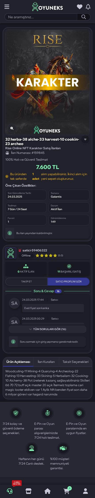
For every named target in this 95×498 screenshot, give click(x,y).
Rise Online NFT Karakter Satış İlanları (33, 148)
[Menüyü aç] (6, 7)
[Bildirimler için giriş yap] (88, 7)
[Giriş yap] (85, 491)
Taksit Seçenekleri (76, 362)
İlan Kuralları (46, 362)
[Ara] (83, 17)
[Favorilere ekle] (85, 139)
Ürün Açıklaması (18, 362)
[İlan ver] (28, 491)
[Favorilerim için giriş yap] (79, 7)
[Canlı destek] (9, 491)
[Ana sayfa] (47, 491)
